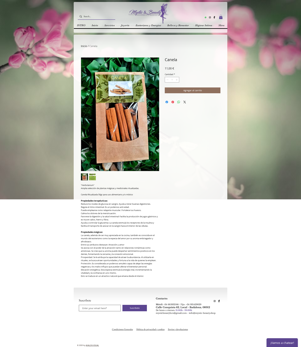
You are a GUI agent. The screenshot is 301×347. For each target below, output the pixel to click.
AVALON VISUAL (92, 345)
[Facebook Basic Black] (214, 17)
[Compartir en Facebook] (167, 102)
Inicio (84, 46)
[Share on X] (185, 102)
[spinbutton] (172, 79)
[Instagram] (210, 17)
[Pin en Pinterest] (173, 102)
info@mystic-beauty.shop (202, 313)
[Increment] (177, 79)
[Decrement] (167, 79)
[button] (221, 17)
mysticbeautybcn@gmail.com (171, 313)
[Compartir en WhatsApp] (179, 102)
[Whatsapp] (205, 17)
